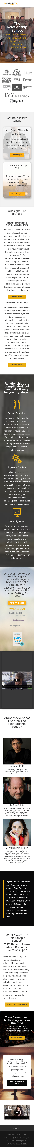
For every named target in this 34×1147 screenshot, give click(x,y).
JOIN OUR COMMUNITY (17, 1004)
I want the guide (17, 194)
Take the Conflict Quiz (17, 1082)
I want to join (17, 155)
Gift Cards (16, 1128)
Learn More (17, 297)
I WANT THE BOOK (17, 603)
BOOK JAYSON (17, 1038)
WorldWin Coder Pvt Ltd (17, 1144)
